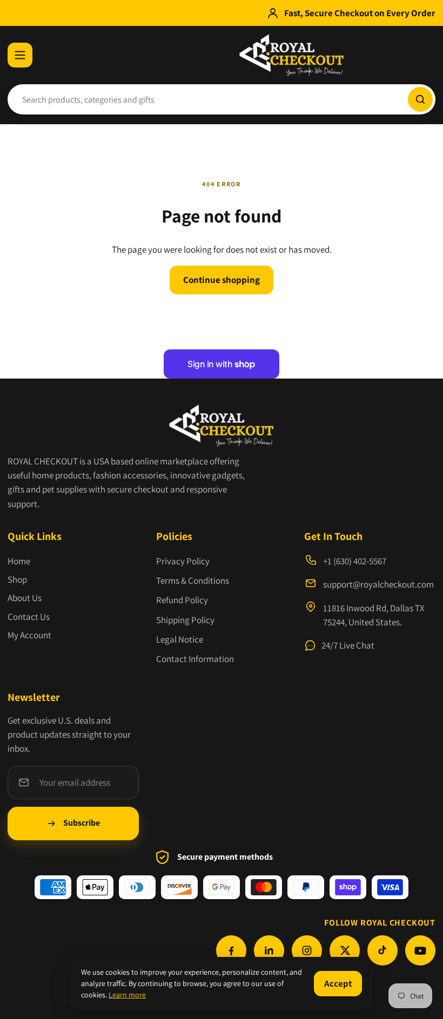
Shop (17, 579)
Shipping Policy (185, 620)
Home (19, 561)
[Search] (420, 99)
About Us (25, 598)
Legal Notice (179, 639)
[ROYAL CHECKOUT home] (291, 55)
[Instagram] (307, 950)
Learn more (127, 995)
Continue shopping (221, 280)
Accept (338, 983)
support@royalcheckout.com (378, 584)
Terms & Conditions (192, 580)
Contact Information (195, 659)
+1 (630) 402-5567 (354, 561)
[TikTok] (382, 950)
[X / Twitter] (345, 950)
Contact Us (29, 617)
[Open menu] (20, 55)
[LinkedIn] (269, 950)
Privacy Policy (183, 561)
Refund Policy (182, 600)
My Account (29, 635)
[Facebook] (231, 950)
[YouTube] (420, 950)
